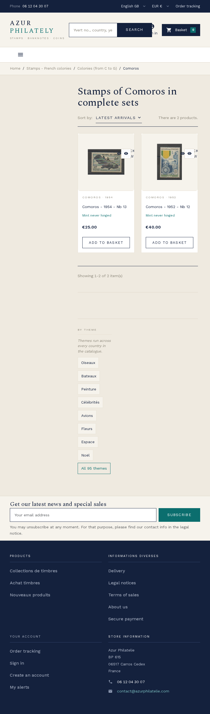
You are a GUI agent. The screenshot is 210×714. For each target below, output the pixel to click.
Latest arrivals (116, 117)
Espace (88, 442)
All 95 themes (94, 468)
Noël (85, 455)
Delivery (116, 570)
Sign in (17, 663)
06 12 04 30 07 (35, 6)
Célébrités (90, 402)
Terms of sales (123, 594)
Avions (87, 415)
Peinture (88, 389)
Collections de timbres (33, 570)
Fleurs (86, 428)
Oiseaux (88, 362)
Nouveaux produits (30, 594)
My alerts (19, 687)
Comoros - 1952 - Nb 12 (168, 207)
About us (118, 606)
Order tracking (188, 6)
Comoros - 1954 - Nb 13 (104, 207)
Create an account (29, 675)
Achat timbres (25, 582)
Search (134, 30)
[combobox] (93, 30)
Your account (25, 636)
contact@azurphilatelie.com (143, 691)
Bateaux (88, 376)
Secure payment (125, 618)
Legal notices (122, 582)
